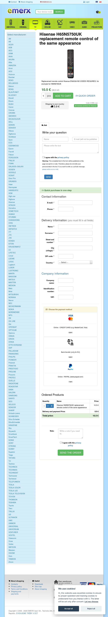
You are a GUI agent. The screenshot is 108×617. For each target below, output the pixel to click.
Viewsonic (12, 538)
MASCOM (12, 276)
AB (10, 42)
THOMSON (13, 500)
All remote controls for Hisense (86, 106)
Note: (52, 431)
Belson (11, 86)
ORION (11, 339)
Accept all (68, 609)
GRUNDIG (12, 181)
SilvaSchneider (14, 422)
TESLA (11, 485)
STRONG (12, 446)
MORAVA (12, 297)
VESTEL (12, 535)
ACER (11, 45)
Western (12, 550)
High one (12, 196)
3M (10, 39)
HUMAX (12, 214)
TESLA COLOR (14, 488)
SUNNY (11, 449)
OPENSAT (13, 327)
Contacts (14, 584)
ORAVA (11, 336)
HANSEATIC (13, 190)
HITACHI (12, 205)
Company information (55, 273)
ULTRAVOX (13, 517)
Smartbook (13, 434)
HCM (10, 193)
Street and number (50, 240)
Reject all (91, 609)
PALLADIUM (13, 351)
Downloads (39, 584)
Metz (10, 288)
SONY (11, 443)
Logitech (12, 265)
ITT (10, 232)
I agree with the (56, 157)
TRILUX (12, 511)
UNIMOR (12, 523)
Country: (50, 262)
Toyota (11, 505)
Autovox (12, 74)
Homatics (12, 208)
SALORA (12, 392)
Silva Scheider (14, 419)
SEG (10, 401)
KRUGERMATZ (14, 247)
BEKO (11, 80)
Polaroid (12, 363)
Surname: (49, 233)
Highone (12, 199)
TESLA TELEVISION (17, 493)
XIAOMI (12, 553)
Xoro (10, 556)
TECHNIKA (13, 470)
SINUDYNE (13, 425)
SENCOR (12, 407)
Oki (10, 324)
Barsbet (11, 77)
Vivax (11, 541)
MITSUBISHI (14, 294)
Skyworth (12, 431)
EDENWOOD (14, 146)
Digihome (12, 134)
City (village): (50, 249)
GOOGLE (12, 172)
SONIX (11, 440)
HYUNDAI (12, 217)
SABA (11, 390)
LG (10, 250)
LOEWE (12, 259)
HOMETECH (13, 211)
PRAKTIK (12, 366)
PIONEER (12, 360)
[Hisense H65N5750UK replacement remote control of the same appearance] (70, 63)
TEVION (12, 497)
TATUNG (12, 458)
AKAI (11, 56)
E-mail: (50, 202)
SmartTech (13, 437)
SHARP (11, 410)
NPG (10, 315)
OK (10, 318)
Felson (11, 155)
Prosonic (12, 375)
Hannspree (13, 187)
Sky (10, 428)
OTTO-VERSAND (15, 345)
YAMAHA (12, 559)
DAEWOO (12, 116)
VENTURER (13, 532)
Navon (11, 300)
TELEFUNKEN (14, 482)
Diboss (11, 131)
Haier (11, 184)
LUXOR (11, 268)
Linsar (11, 256)
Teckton (12, 464)
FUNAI (11, 163)
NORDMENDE (14, 312)
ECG (10, 143)
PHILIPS (12, 357)
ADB (10, 47)
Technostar (13, 476)
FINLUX (12, 161)
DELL (11, 122)
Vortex (11, 544)
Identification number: (49, 290)
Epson (11, 149)
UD (10, 514)
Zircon (11, 562)
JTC (10, 235)
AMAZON (12, 65)
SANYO (11, 398)
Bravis (11, 101)
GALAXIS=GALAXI (16, 166)
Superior (12, 452)
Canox (11, 107)
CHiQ (11, 223)
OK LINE (12, 321)
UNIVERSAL (13, 526)
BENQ (11, 89)
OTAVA (11, 342)
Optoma (12, 333)
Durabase (12, 137)
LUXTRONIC (13, 271)
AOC (10, 71)
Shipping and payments (16, 592)
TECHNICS (13, 467)
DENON (12, 125)
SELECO (12, 404)
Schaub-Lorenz (14, 413)
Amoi (11, 68)
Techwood (12, 479)
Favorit (11, 152)
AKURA (11, 59)
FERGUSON (13, 157)
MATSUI (12, 279)
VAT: (52, 297)
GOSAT (11, 175)
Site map (38, 586)
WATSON (12, 547)
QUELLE (12, 381)
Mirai (10, 291)
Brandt (11, 98)
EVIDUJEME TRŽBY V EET (27, 613)
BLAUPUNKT (14, 92)
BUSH (11, 104)
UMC (10, 520)
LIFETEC (12, 253)
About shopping (41, 589)
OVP (10, 348)
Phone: (50, 209)
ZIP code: (49, 256)
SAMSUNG (13, 395)
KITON (11, 244)
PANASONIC (14, 354)
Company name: (50, 281)
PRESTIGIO (13, 369)
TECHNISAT (13, 473)
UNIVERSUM (14, 529)
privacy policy (63, 157)
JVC (10, 238)
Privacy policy (16, 586)
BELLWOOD (13, 83)
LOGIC (11, 262)
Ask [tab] (45, 125)
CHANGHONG (14, 220)
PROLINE (12, 372)
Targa (11, 455)
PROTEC (12, 378)
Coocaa (11, 110)
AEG (10, 50)
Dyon (11, 140)
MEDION (12, 285)
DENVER (12, 128)
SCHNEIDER (14, 416)
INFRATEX (13, 229)
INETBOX (12, 226)
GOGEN (12, 169)
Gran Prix (12, 178)
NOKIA (11, 309)
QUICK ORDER (86, 95)
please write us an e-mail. (50, 169)
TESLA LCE (13, 491)
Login (87, 2)
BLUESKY (13, 95)
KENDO (12, 241)
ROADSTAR (13, 386)
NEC (10, 303)
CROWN (12, 113)
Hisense (12, 202)
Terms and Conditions (19, 589)
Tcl (10, 461)
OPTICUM (12, 330)
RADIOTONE (13, 383)
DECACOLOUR (14, 119)
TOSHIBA (12, 502)
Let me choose (91, 601)
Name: (51, 226)
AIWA (11, 53)
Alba (10, 62)
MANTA (11, 273)
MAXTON (12, 282)
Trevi (10, 508)
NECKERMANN (15, 306)
